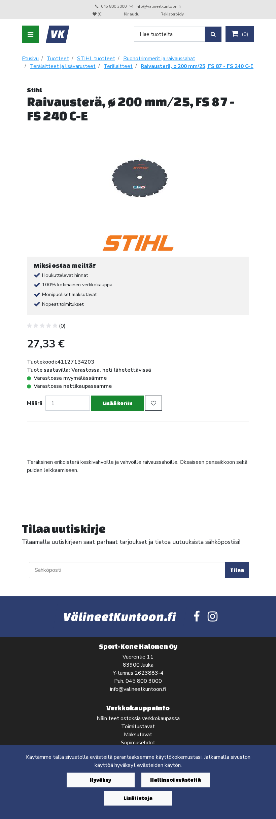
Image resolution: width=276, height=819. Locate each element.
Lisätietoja (138, 798)
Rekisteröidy (172, 14)
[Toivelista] (153, 403)
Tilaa (237, 570)
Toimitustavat (138, 726)
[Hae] (213, 34)
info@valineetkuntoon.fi (158, 6)
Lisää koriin (117, 403)
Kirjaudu (132, 14)
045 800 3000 (114, 6)
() (244, 34)
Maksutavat (138, 734)
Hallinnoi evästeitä (175, 780)
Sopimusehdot (138, 742)
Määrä (34, 403)
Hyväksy (100, 780)
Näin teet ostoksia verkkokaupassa (138, 718)
